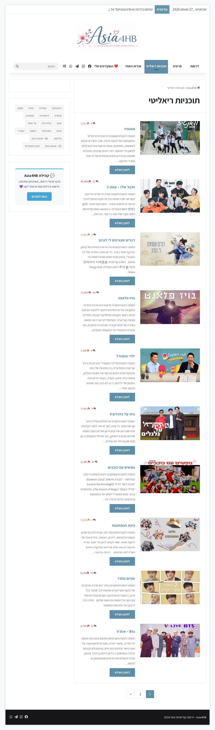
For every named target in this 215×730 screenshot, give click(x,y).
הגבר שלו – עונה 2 (121, 186)
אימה (59, 131)
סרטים (177, 66)
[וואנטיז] (170, 138)
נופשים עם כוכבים (121, 467)
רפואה (33, 131)
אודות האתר (133, 66)
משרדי (20, 131)
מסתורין (30, 115)
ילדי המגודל (125, 356)
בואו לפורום (39, 196)
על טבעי (32, 123)
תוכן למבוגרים (32, 146)
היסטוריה (44, 115)
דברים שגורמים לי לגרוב (116, 240)
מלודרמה (46, 123)
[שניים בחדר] (170, 587)
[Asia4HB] (107, 37)
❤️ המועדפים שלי (106, 66)
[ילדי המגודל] (170, 365)
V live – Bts (126, 631)
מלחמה (58, 138)
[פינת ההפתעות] (170, 534)
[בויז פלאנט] (170, 307)
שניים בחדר (126, 578)
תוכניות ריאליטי (156, 66)
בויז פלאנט (126, 298)
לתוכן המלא (122, 170)
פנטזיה (58, 115)
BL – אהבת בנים (40, 138)
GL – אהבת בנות (53, 146)
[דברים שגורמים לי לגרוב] (170, 249)
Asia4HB (191, 88)
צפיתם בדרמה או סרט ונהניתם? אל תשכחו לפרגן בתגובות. (118, 9)
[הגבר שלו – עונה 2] (170, 196)
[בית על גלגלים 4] (170, 423)
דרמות (194, 66)
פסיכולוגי (46, 131)
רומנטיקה (57, 108)
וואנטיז (129, 128)
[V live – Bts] (170, 640)
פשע (59, 123)
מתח (31, 108)
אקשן (20, 108)
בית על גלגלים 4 (122, 414)
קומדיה (42, 108)
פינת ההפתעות (123, 525)
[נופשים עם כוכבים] (170, 476)
